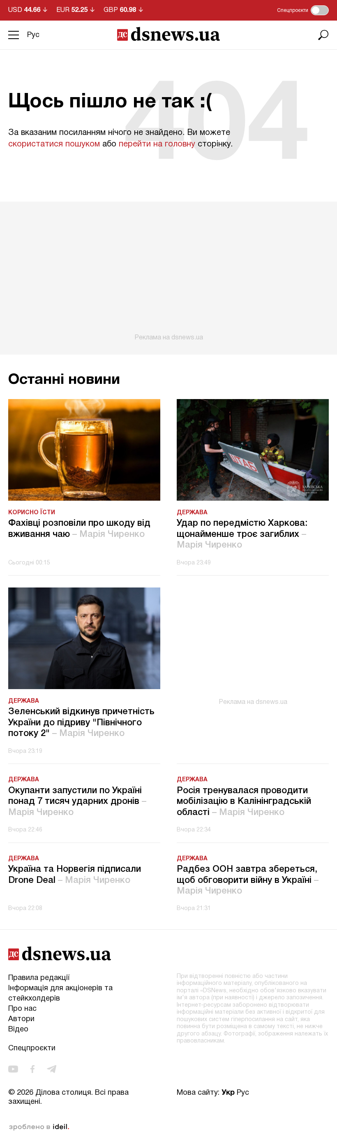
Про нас (22, 1008)
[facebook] (32, 1069)
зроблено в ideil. (39, 1127)
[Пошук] (323, 35)
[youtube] (13, 1069)
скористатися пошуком (54, 144)
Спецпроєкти (31, 1048)
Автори (21, 1019)
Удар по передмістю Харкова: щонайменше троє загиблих (242, 534)
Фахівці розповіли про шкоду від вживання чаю (79, 528)
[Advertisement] (168, 271)
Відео (18, 1029)
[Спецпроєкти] (320, 10)
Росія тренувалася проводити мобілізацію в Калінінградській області (244, 802)
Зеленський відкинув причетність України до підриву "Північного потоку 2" (81, 723)
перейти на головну (157, 144)
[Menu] (13, 35)
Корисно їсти (31, 512)
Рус (33, 35)
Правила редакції (38, 978)
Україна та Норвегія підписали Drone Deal (74, 874)
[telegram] (51, 1069)
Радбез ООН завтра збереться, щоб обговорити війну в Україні (248, 880)
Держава (192, 512)
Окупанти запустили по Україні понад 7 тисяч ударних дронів (77, 802)
